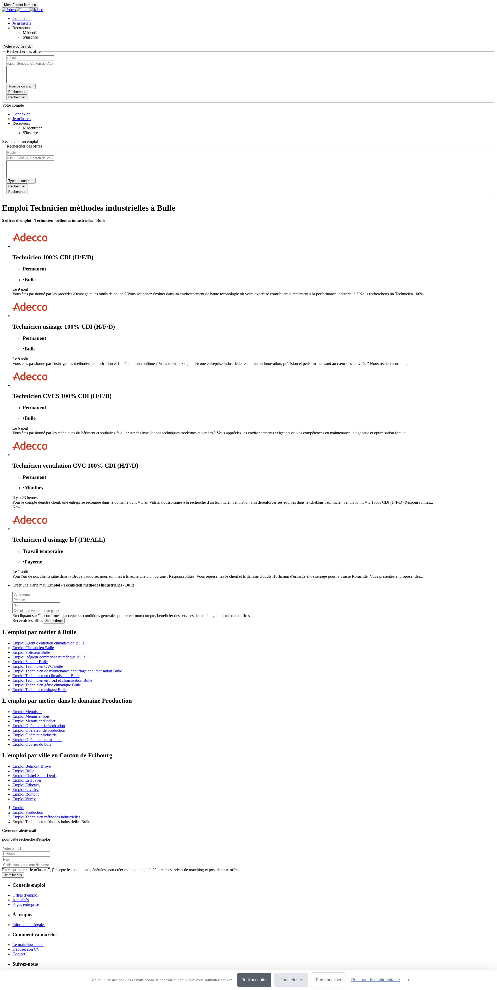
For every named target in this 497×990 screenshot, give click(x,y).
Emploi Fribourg (26, 785)
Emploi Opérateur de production (38, 730)
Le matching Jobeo (27, 944)
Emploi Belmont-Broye (31, 766)
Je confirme (54, 621)
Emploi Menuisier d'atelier (33, 721)
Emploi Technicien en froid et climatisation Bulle (52, 680)
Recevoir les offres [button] (27, 620)
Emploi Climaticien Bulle (33, 648)
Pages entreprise (25, 904)
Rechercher (16, 97)
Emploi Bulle (23, 771)
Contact (18, 954)
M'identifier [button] (32, 32)
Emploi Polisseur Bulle (31, 652)
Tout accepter (254, 980)
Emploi (18, 807)
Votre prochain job (17, 46)
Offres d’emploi (25, 895)
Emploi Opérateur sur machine (37, 739)
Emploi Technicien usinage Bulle (39, 689)
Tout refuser (291, 980)
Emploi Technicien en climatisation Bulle (45, 675)
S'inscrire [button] (30, 37)
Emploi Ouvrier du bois (31, 744)
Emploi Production (27, 812)
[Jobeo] (22, 10)
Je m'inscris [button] (21, 23)
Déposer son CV (26, 949)
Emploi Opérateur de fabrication (38, 725)
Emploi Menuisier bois (30, 716)
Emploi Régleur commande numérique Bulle (48, 657)
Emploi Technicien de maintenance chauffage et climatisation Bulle (67, 671)
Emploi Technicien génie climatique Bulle (46, 685)
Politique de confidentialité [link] (375, 980)
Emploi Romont (25, 794)
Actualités (20, 900)
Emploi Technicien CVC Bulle (37, 666)
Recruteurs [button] (21, 28)
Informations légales (28, 924)
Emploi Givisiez (25, 789)
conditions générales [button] (99, 615)
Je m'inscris (13, 875)
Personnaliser (328, 980)
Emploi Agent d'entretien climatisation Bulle (48, 643)
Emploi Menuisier (27, 711)
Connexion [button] (21, 18)
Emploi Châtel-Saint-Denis (34, 775)
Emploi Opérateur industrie (34, 735)
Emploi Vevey (24, 799)
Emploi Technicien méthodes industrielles (46, 817)
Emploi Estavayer (26, 780)
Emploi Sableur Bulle (30, 661)
